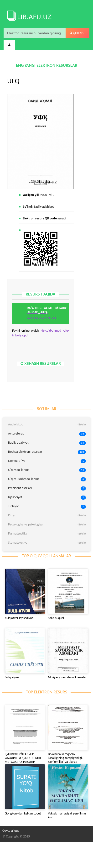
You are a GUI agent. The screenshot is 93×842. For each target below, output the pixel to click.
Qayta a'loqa (10, 831)
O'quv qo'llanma (46, 470)
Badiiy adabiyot (43, 207)
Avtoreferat (46, 433)
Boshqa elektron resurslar (46, 452)
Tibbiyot (46, 506)
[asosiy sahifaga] (29, 14)
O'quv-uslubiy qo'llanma (46, 479)
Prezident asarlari (46, 488)
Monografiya (46, 461)
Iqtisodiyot (46, 497)
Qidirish (79, 33)
